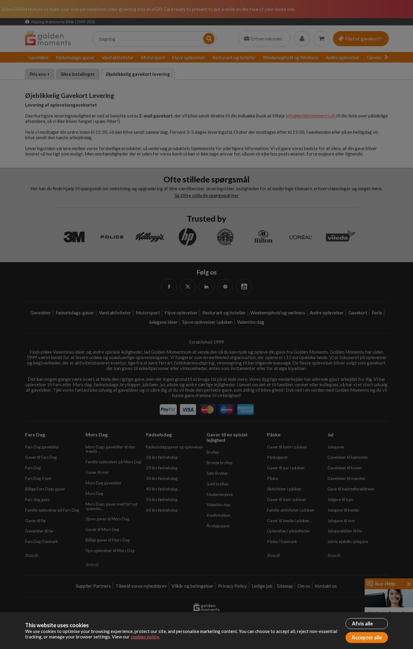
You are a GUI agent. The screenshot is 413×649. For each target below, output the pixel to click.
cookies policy (145, 636)
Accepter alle (367, 638)
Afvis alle (362, 624)
